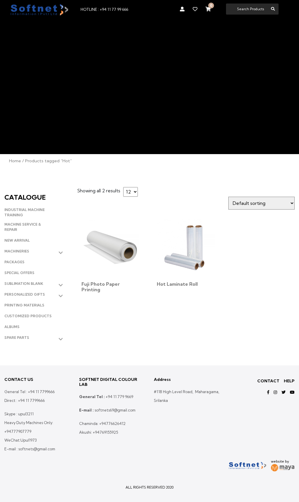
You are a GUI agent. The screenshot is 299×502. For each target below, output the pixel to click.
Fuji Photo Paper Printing (100, 286)
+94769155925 (105, 432)
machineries (16, 251)
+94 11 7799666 (41, 391)
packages (14, 262)
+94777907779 (17, 431)
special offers (19, 273)
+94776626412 (112, 423)
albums (12, 327)
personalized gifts (24, 294)
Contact (268, 381)
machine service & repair (22, 227)
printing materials (24, 305)
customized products (28, 316)
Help (289, 381)
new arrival (17, 240)
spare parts (16, 337)
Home (15, 160)
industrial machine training (24, 212)
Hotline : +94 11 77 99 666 (104, 9)
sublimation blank (23, 283)
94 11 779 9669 (120, 396)
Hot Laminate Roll (177, 284)
